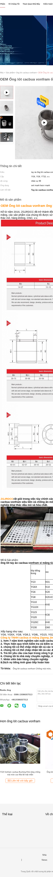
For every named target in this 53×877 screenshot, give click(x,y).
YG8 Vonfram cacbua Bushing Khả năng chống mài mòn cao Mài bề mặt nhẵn (20, 773)
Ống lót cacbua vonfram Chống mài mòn (32, 668)
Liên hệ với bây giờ (22, 780)
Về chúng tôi (13, 4)
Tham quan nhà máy (31, 4)
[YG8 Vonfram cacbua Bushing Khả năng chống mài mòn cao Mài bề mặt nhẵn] (20, 748)
